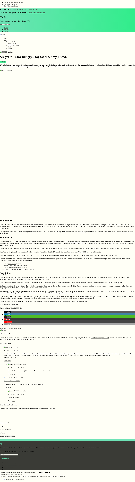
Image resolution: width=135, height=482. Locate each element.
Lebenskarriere (31, 255)
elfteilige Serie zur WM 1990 (110, 243)
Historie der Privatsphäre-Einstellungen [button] (35, 476)
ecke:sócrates (70, 252)
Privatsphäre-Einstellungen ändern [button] (10, 476)
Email (6, 31)
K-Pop (20, 265)
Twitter (6, 28)
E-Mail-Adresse (5, 429)
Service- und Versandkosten (36, 13)
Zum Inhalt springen (10, 4)
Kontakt (11, 474)
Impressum (18, 474)
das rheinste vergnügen (11, 464)
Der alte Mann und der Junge (13, 466)
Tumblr (6, 29)
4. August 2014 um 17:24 (16, 367)
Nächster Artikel (16, 328)
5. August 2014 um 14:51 (16, 394)
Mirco (105, 282)
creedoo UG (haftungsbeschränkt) (23, 472)
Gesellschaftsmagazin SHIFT (100, 338)
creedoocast (7, 462)
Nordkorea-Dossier (23, 282)
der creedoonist (8, 467)
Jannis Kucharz (14, 377)
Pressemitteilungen (77, 242)
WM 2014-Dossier (84, 252)
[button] (7, 312)
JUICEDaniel (18, 364)
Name (2, 426)
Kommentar (4, 423)
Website (2, 433)
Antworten (7, 361)
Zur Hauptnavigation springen (13, 2)
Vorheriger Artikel (5, 328)
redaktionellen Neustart (125, 231)
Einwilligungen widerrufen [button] (56, 476)
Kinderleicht (21, 267)
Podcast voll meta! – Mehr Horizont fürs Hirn (24, 9)
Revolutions (12, 264)
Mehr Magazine (5, 24)
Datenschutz (4, 474)
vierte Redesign (82, 231)
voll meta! (7, 469)
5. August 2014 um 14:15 (12, 381)
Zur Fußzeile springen (11, 6)
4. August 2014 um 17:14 (12, 350)
